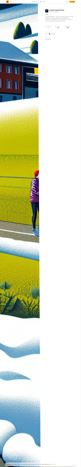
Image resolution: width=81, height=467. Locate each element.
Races (41, 1)
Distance (49, 26)
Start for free (72, 1)
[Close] (73, 464)
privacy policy (53, 464)
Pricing (37, 1)
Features (33, 1)
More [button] (44, 1)
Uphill (58, 26)
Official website (48, 39)
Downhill (68, 26)
